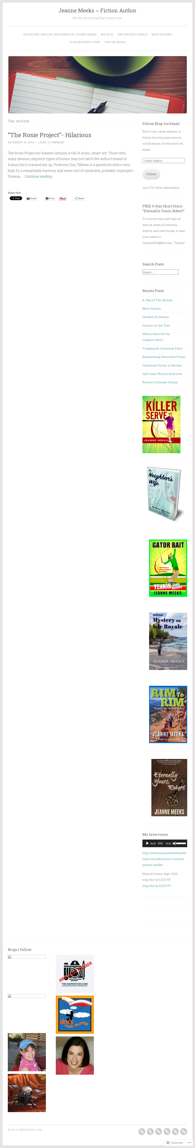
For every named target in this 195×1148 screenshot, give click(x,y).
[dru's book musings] (75, 1016)
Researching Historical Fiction (163, 357)
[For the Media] (183, 1131)
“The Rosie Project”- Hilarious (49, 135)
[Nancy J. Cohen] (75, 1056)
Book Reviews (162, 34)
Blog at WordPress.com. (25, 1129)
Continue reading (38, 176)
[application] (164, 843)
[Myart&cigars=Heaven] (27, 1013)
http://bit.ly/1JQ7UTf (156, 886)
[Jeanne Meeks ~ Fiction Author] (27, 1053)
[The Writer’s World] (158, 1131)
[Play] (147, 843)
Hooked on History (155, 317)
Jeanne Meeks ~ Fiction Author (97, 10)
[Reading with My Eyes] (27, 974)
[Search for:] (160, 272)
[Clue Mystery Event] (175, 1131)
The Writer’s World (132, 34)
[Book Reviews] (167, 1131)
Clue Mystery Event (85, 42)
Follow (151, 174)
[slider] (180, 843)
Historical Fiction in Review (162, 365)
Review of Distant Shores (160, 382)
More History (151, 308)
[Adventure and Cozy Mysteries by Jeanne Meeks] (141, 1131)
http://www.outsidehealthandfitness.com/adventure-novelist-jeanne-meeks (164, 859)
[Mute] (174, 843)
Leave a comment (51, 142)
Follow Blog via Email (161, 123)
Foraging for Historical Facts (162, 348)
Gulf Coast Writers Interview (162, 374)
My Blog (107, 34)
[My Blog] (150, 1131)
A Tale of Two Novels (157, 300)
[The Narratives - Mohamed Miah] (75, 975)
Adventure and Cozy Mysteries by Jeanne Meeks (60, 34)
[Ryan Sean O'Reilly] (27, 1094)
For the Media (115, 42)
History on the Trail (156, 325)
